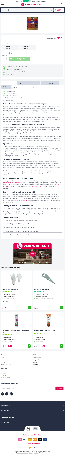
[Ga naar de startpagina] (31, 4)
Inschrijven (59, 388)
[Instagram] (2, 393)
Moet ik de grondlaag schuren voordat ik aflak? (19, 227)
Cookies (36, 453)
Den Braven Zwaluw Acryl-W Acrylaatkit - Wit (15, 331)
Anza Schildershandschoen (10, 289)
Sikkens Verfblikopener (41, 289)
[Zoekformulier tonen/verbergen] (51, 10)
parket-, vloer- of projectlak (11, 183)
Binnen (2, 357)
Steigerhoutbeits (37, 357)
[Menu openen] (2, 4)
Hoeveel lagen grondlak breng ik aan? (17, 224)
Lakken (2, 360)
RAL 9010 (3, 371)
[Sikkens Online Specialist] (36, 428)
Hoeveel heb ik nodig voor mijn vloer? (17, 235)
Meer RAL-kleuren (5, 377)
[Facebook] (6, 393)
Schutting (35, 364)
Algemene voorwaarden (22, 453)
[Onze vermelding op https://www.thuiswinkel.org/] (29, 429)
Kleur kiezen (4, 380)
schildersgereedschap (21, 200)
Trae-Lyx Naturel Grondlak (36, 186)
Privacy (31, 453)
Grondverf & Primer (6, 364)
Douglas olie (36, 360)
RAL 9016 (3, 375)
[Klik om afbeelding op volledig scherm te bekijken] (32, 24)
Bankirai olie (36, 362)
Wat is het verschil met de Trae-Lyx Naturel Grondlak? (22, 231)
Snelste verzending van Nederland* (15, 71)
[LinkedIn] (11, 393)
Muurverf (3, 362)
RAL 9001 (3, 373)
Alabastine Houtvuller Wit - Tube (44, 330)
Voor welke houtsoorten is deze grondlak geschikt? (21, 220)
